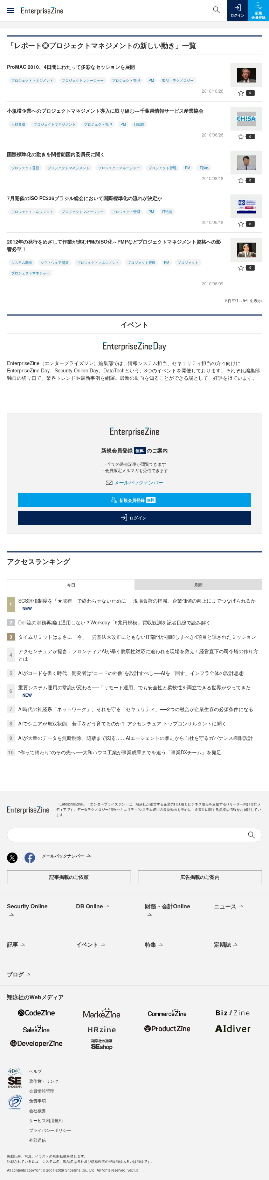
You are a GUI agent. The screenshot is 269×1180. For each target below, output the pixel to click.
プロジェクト (188, 262)
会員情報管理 (41, 1091)
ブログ (15, 974)
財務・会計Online (167, 906)
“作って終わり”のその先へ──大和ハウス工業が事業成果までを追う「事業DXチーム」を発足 (119, 752)
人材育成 (18, 124)
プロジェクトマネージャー (83, 80)
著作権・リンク (43, 1081)
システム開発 (21, 262)
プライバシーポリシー (50, 1130)
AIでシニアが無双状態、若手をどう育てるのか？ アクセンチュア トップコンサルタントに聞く (122, 723)
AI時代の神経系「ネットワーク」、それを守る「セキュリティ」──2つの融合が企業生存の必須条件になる (135, 708)
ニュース (225, 906)
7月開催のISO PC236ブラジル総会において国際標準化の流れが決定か (84, 197)
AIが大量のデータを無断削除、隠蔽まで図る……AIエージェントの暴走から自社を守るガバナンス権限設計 (135, 737)
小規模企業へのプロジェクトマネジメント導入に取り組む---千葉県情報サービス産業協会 (105, 110)
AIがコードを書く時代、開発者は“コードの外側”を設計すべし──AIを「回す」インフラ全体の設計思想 (131, 672)
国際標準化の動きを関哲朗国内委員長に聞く (56, 154)
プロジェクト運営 (25, 167)
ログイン (138, 518)
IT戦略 (139, 124)
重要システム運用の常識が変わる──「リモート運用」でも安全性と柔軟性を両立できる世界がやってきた (134, 687)
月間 (198, 585)
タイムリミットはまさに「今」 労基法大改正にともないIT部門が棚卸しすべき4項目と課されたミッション (137, 636)
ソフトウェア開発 (55, 262)
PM (151, 80)
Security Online (27, 906)
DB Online (89, 906)
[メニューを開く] (10, 10)
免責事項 (37, 1100)
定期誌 (222, 944)
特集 (150, 944)
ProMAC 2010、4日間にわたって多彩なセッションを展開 (71, 66)
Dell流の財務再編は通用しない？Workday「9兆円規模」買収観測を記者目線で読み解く (114, 622)
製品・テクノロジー (178, 80)
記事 (12, 944)
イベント (87, 944)
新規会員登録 (136, 500)
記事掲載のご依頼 (69, 876)
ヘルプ (35, 1071)
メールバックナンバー (138, 482)
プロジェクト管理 (126, 80)
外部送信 (37, 1140)
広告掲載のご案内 (200, 876)
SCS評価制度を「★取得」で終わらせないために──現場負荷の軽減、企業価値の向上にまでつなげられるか (137, 600)
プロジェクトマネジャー (30, 273)
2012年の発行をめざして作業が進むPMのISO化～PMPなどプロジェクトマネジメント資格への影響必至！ (114, 245)
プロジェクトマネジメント (32, 80)
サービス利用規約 (46, 1120)
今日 (71, 585)
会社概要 (37, 1110)
